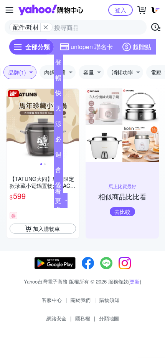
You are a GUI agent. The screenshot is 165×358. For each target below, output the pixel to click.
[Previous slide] (11, 125)
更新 (135, 281)
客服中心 (52, 299)
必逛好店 (58, 140)
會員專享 (58, 171)
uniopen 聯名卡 (92, 46)
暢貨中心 (58, 79)
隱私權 (82, 318)
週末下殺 (58, 156)
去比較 (122, 211)
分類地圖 (109, 318)
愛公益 (58, 187)
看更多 (58, 200)
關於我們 (81, 299)
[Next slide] (74, 125)
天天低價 (58, 110)
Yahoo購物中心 (50, 10)
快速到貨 (58, 94)
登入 (120, 10)
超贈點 (142, 46)
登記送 (58, 64)
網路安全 (56, 318)
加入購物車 (46, 228)
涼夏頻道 (58, 125)
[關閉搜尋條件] (45, 27)
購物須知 (109, 299)
